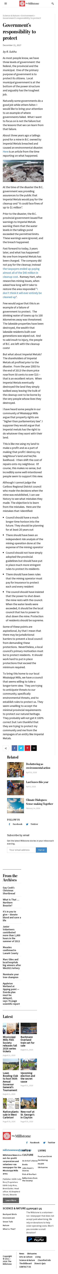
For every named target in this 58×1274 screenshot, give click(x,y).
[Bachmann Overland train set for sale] (29, 1028)
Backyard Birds (10, 1214)
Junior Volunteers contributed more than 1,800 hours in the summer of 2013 (11, 934)
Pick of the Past (29, 1174)
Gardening (43, 1160)
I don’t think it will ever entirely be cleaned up (22, 293)
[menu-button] (5, 3)
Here (5, 151)
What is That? (9, 1229)
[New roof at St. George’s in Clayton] (29, 1103)
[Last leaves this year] (15, 787)
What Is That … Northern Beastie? (11, 902)
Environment (27, 15)
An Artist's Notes (30, 1160)
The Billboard (25, 1263)
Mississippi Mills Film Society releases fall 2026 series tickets (10, 1044)
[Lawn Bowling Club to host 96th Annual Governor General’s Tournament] (11, 1064)
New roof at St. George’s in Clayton (27, 1114)
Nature (6, 1225)
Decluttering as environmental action (38, 766)
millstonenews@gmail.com (17, 1149)
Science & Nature (11, 15)
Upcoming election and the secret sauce (28, 1077)
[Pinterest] (27, 748)
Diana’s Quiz (40, 1263)
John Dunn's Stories (28, 1169)
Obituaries (43, 1167)
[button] (52, 3)
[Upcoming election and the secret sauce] (29, 1064)
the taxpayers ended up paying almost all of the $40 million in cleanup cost (21, 273)
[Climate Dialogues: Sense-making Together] (15, 805)
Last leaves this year (37, 782)
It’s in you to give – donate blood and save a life (12, 916)
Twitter (34, 824)
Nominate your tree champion (11, 975)
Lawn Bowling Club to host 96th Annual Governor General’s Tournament (10, 1081)
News (21, 1253)
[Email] (34, 748)
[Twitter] (21, 748)
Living (42, 1150)
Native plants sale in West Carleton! (11, 1114)
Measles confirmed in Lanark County (10, 950)
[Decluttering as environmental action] (15, 769)
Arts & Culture (27, 1153)
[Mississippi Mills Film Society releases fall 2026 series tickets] (11, 1028)
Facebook (17, 824)
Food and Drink (45, 1156)
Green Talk (8, 1221)
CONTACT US (25, 1266)
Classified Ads (44, 1260)
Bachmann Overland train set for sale (27, 1041)
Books (25, 1164)
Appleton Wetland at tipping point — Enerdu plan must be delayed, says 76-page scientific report (11, 994)
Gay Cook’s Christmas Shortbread (9, 890)
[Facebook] (14, 748)
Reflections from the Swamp (29, 1179)
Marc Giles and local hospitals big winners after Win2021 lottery (12, 964)
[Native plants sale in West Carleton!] (11, 1103)
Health (41, 1163)
